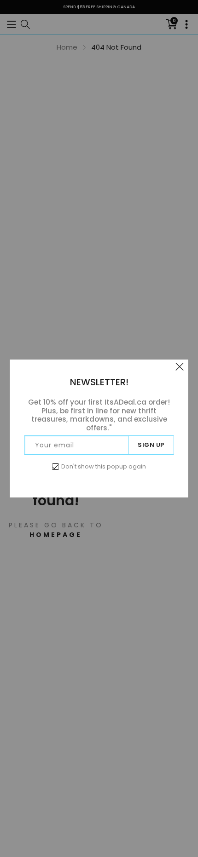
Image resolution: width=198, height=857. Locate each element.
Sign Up (151, 444)
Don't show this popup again (103, 466)
